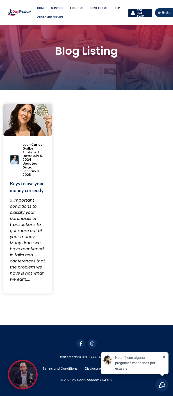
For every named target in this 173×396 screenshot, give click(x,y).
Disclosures (93, 368)
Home (41, 8)
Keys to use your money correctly (27, 187)
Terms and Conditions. (60, 368)
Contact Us (98, 8)
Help (117, 8)
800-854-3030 (140, 13)
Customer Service (50, 17)
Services (57, 8)
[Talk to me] (23, 374)
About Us (76, 8)
